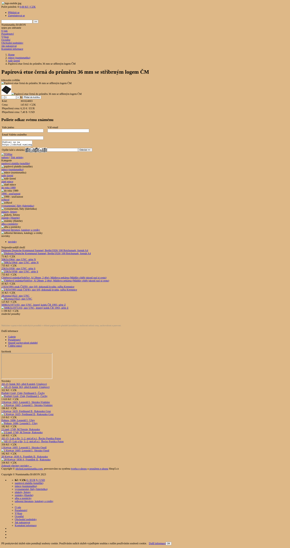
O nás (4, 30)
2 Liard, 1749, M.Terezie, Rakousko (20, 429)
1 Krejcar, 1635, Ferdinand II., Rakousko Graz (26, 411)
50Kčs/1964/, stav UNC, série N (18, 259)
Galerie (12, 336)
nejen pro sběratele (11, 27)
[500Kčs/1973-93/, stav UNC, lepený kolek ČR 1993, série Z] (34, 307)
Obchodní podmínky (12, 42)
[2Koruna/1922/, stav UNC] (16, 298)
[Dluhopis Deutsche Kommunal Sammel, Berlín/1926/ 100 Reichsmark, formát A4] (46, 253)
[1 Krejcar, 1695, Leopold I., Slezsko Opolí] (25, 450)
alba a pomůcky (9, 223)
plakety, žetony (9, 211)
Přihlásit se (13, 12)
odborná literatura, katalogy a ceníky (20, 230)
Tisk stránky (17, 157)
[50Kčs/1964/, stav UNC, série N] (20, 262)
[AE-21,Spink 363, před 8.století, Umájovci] (25, 387)
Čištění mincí (15, 345)
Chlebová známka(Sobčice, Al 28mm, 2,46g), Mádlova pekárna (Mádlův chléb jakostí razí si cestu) (53, 277)
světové (5, 199)
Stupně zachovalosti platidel (23, 342)
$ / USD (40, 480)
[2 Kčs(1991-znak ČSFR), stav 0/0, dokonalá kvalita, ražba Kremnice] (39, 289)
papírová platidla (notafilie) (15, 163)
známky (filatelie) (10, 217)
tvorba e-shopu (79, 468)
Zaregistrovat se (16, 15)
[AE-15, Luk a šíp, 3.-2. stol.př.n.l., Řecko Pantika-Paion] (32, 441)
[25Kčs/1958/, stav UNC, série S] (19, 271)
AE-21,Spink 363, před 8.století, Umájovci (24, 384)
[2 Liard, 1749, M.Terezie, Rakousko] (22, 432)
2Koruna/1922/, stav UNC (15, 295)
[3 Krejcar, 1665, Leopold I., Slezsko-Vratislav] (27, 405)
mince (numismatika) (12, 169)
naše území (7, 175)
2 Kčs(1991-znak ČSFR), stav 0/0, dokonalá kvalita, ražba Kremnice (37, 286)
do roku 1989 (8, 187)
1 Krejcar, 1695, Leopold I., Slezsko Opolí (23, 447)
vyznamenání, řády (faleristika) (17, 205)
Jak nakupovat (9, 45)
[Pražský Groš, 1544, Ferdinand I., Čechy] (24, 396)
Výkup (5, 36)
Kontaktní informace (12, 49)
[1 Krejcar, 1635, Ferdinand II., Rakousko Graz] (27, 414)
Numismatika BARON (13, 24)
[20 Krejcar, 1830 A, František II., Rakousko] (26, 459)
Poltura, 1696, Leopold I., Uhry (18, 420)
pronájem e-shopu (98, 468)
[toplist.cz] (6, 154)
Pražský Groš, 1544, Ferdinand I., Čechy (23, 393)
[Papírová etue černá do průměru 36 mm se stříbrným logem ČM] (36, 83)
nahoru (5, 157)
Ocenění (5, 39)
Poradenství (7, 33)
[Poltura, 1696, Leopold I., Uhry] (19, 423)
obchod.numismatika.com (29, 468)
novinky (12, 241)
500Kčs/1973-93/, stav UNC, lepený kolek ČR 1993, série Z (33, 304)
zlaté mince (7, 181)
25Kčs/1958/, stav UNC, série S (18, 268)
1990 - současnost (10, 193)
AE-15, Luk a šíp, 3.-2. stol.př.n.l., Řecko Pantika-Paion (31, 438)
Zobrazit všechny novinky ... (16, 465)
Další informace (157, 543)
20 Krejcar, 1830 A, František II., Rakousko (24, 456)
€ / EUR (31, 480)
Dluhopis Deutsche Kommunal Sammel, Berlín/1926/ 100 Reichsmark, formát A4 (44, 250)
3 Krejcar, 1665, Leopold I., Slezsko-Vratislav (25, 402)
